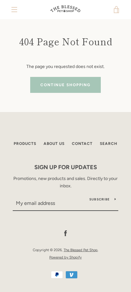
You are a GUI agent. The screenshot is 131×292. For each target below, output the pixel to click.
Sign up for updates (65, 167)
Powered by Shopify (65, 257)
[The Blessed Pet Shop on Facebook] (65, 233)
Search (108, 143)
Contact (82, 143)
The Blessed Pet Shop (81, 250)
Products (25, 143)
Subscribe (99, 199)
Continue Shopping (65, 85)
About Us (54, 143)
